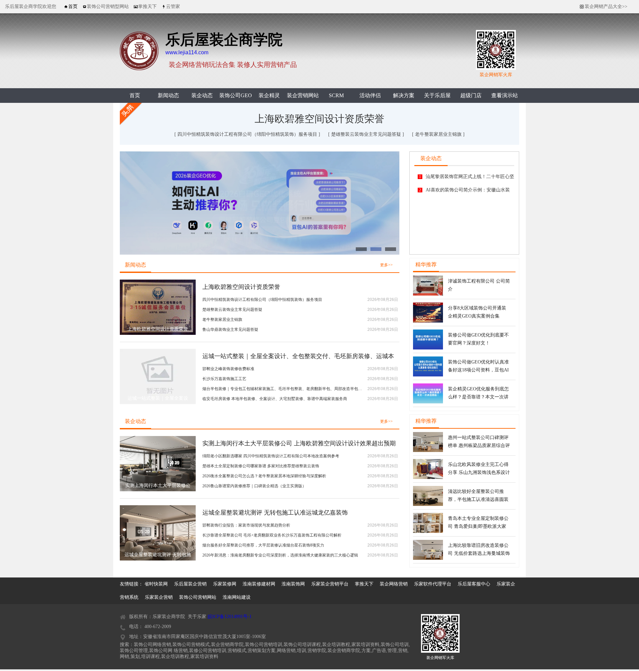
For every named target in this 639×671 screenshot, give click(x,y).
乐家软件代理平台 (432, 583)
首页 (134, 95)
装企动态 (202, 95)
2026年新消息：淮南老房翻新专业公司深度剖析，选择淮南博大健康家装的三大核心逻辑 (280, 555)
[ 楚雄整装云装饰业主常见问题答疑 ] (366, 134)
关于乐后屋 (437, 95)
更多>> (386, 265)
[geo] (259, 203)
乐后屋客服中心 (474, 583)
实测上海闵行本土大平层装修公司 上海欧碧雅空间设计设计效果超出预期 (299, 443)
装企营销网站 (303, 95)
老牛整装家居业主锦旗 (222, 319)
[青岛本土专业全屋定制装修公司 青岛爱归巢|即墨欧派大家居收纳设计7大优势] (428, 531)
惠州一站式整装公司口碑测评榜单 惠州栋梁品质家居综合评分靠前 (479, 445)
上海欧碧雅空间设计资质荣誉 (319, 118)
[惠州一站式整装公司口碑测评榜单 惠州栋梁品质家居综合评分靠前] (428, 450)
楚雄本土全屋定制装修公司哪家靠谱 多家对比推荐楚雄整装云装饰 (260, 466)
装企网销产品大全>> (606, 6)
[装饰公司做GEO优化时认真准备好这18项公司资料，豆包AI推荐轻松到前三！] (428, 375)
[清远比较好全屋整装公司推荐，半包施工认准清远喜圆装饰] (428, 504)
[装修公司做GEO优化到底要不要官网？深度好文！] (428, 348)
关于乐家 (197, 616)
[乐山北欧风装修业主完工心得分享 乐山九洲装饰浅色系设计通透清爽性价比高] (428, 477)
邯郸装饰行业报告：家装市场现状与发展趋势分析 (246, 525)
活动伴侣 (370, 95)
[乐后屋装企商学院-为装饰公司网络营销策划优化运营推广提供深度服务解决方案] (139, 69)
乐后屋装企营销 (190, 583)
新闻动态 (168, 95)
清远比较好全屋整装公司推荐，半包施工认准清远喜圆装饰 (478, 499)
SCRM (336, 95)
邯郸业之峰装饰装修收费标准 (228, 368)
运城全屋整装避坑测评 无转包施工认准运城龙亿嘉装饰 (275, 512)
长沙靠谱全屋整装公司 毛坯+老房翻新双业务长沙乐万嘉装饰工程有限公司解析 (271, 535)
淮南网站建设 (237, 597)
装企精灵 (269, 95)
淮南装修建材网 (259, 583)
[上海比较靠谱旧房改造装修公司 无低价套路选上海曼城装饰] (428, 558)
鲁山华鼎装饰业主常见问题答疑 (230, 329)
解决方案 (403, 95)
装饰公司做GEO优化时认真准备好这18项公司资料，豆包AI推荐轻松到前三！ (478, 369)
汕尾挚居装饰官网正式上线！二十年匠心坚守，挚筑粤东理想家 (470, 178)
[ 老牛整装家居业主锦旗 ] (438, 134)
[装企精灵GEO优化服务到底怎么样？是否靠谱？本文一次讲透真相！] (428, 402)
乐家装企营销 (159, 597)
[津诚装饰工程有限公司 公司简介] (428, 294)
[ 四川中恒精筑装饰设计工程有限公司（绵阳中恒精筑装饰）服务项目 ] (247, 134)
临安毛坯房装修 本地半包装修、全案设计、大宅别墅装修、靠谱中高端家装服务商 (274, 398)
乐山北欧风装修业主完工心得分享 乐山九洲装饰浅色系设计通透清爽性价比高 (479, 472)
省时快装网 (156, 583)
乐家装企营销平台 (329, 583)
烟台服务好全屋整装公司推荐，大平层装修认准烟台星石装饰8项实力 (263, 545)
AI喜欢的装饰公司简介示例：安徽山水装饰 (468, 192)
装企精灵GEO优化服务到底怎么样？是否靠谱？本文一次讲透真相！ (478, 396)
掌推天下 (364, 583)
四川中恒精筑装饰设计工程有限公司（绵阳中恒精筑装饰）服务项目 (262, 299)
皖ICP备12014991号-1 (230, 616)
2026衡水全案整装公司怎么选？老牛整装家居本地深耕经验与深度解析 (264, 476)
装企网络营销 (394, 583)
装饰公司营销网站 (197, 597)
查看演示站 (504, 95)
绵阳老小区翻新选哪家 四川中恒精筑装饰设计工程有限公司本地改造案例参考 (270, 456)
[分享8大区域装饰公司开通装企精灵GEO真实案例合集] (428, 321)
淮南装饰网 (293, 583)
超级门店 (471, 95)
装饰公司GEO (235, 95)
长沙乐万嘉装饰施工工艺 (224, 378)
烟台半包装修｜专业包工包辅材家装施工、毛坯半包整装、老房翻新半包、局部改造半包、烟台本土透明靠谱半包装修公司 (282, 388)
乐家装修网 (224, 583)
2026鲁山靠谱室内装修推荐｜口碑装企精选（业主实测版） (254, 486)
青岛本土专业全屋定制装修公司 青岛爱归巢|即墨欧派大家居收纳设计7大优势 (478, 526)
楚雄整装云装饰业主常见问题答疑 (232, 309)
